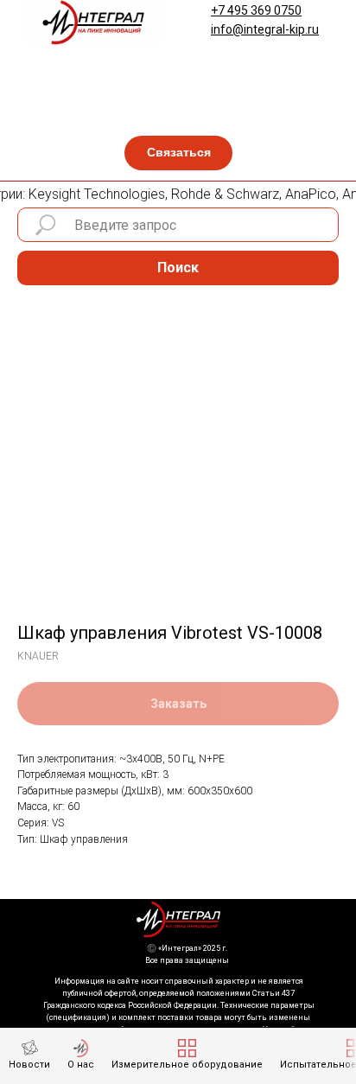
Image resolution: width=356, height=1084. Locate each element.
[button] (178, 153)
